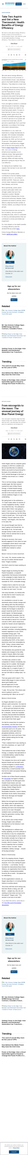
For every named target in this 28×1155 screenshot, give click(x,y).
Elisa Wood (14, 43)
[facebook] (8, 55)
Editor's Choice (6, 401)
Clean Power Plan (12, 147)
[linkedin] (11, 55)
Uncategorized (6, 12)
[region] (14, 1148)
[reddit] (16, 55)
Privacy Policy (16, 1147)
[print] (25, 55)
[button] (3, 4)
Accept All (14, 1151)
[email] (19, 55)
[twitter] (14, 55)
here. (18, 229)
